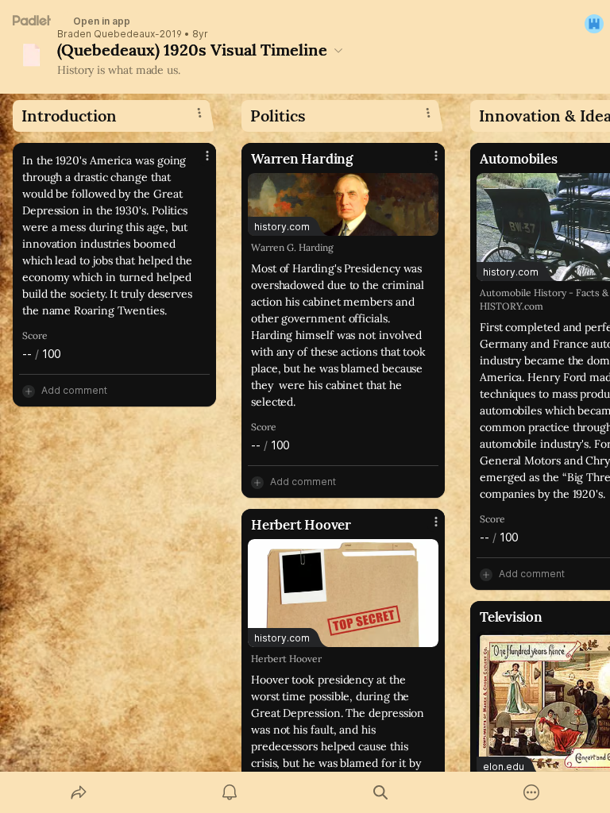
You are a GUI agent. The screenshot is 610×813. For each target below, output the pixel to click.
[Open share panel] (79, 792)
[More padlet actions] (531, 792)
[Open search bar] (380, 792)
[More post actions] (197, 162)
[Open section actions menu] (199, 113)
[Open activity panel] (229, 792)
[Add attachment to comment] (28, 390)
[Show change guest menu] (594, 24)
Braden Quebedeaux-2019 (119, 34)
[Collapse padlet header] (338, 50)
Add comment (74, 390)
